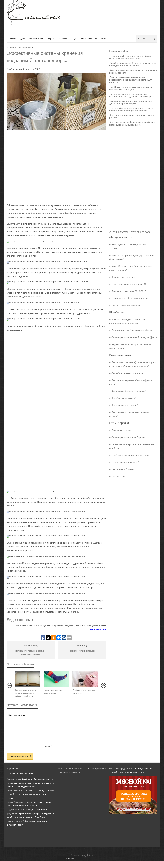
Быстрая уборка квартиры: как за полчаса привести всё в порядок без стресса (131, 109)
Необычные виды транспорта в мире (130, 455)
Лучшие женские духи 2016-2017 (128, 291)
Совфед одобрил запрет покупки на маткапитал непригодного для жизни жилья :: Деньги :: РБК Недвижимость (30, 783)
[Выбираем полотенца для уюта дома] (85, 679)
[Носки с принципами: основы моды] (56, 679)
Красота (63, 39)
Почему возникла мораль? (125, 462)
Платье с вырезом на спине (126, 305)
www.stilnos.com (97, 629)
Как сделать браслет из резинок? (128, 391)
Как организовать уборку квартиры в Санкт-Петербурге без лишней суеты (132, 123)
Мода (73, 39)
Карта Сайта (13, 768)
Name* (48, 746)
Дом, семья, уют (36, 39)
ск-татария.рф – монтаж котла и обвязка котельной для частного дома (130, 57)
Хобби (104, 39)
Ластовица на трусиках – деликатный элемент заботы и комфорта (26, 693)
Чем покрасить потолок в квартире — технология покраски (31, 652)
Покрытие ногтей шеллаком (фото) (129, 298)
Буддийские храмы (121, 430)
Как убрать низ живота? (123, 398)
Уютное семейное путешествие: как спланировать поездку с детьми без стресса (132, 95)
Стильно (11, 47)
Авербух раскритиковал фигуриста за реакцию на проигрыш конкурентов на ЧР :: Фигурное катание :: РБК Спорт (30, 813)
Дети (22, 39)
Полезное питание (88, 39)
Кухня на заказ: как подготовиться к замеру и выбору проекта (133, 71)
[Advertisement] (53, 167)
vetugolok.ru (86, 855)
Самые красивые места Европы (128, 437)
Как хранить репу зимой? (124, 405)
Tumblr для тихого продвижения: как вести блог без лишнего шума (131, 88)
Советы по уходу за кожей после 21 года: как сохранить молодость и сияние (30, 794)
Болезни (12, 39)
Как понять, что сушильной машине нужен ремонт (131, 116)
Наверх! (69, 858)
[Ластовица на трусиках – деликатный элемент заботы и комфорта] (27, 679)
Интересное (25, 47)
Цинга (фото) (118, 476)
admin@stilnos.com (144, 768)
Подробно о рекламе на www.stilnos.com (129, 772)
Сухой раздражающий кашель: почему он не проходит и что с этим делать (133, 64)
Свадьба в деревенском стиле (127, 373)
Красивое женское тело (123, 277)
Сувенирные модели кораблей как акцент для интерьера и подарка (131, 102)
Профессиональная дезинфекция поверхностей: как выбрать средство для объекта (130, 80)
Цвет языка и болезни (122, 469)
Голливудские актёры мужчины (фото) (131, 330)
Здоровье (51, 39)
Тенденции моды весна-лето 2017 (129, 284)
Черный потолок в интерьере (82, 651)
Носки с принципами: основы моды (53, 691)
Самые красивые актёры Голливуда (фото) (134, 337)
